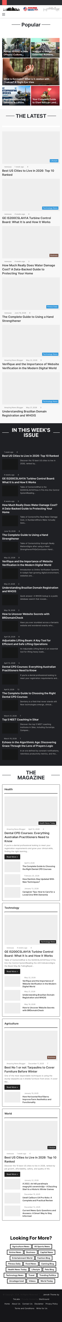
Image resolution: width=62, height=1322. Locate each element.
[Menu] (3, 14)
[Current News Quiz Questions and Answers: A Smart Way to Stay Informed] (12, 1211)
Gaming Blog (47, 1263)
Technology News (15, 1275)
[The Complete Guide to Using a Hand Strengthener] (10, 547)
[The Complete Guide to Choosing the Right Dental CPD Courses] (10, 705)
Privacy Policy (52, 1304)
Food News (31, 1263)
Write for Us (41, 1308)
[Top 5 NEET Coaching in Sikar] (10, 728)
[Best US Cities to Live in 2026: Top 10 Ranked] (10, 464)
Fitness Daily (14, 1263)
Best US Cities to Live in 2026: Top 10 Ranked (30, 455)
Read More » (12, 857)
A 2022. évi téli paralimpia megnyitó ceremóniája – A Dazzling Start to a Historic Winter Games (39, 1186)
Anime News (15, 1252)
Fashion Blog (43, 1258)
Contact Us (27, 1304)
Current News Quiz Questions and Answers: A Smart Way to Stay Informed (39, 1213)
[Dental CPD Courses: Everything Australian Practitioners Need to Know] (10, 679)
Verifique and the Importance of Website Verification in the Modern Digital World (39, 984)
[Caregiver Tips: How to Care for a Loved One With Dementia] (12, 892)
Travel (31, 1275)
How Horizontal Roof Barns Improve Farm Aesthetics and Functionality (36, 1099)
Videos (32, 1281)
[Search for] (58, 14)
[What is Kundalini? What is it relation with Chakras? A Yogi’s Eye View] (31, 71)
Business (30, 1252)
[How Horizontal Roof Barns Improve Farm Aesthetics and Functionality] (12, 1097)
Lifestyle (36, 1269)
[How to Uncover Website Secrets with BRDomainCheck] (10, 626)
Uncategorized (16, 1281)
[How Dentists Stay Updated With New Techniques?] (12, 879)
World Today (47, 1281)
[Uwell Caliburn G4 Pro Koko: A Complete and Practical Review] (12, 1198)
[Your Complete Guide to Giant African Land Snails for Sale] (45, 96)
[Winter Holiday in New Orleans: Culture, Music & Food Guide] (16, 48)
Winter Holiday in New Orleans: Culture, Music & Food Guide (16, 54)
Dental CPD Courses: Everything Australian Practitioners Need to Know (26, 837)
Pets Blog (49, 1269)
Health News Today (17, 1269)
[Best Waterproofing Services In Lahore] (16, 96)
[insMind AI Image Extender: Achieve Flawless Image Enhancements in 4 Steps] (45, 48)
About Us (16, 1304)
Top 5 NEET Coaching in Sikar (20, 719)
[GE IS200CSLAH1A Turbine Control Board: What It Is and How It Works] (10, 490)
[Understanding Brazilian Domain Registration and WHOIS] (10, 599)
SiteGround (44, 1299)
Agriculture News (20, 1246)
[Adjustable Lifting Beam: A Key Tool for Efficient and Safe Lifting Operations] (10, 652)
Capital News (46, 1252)
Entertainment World (22, 1258)
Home (7, 1304)
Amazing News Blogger (13, 360)
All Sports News (42, 1246)
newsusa (8, 167)
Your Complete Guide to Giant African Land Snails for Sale (44, 102)
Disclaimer (39, 1304)
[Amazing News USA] (31, 9)
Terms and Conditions (24, 1308)
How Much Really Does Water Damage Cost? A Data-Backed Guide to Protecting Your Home (28, 269)
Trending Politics (47, 1275)
